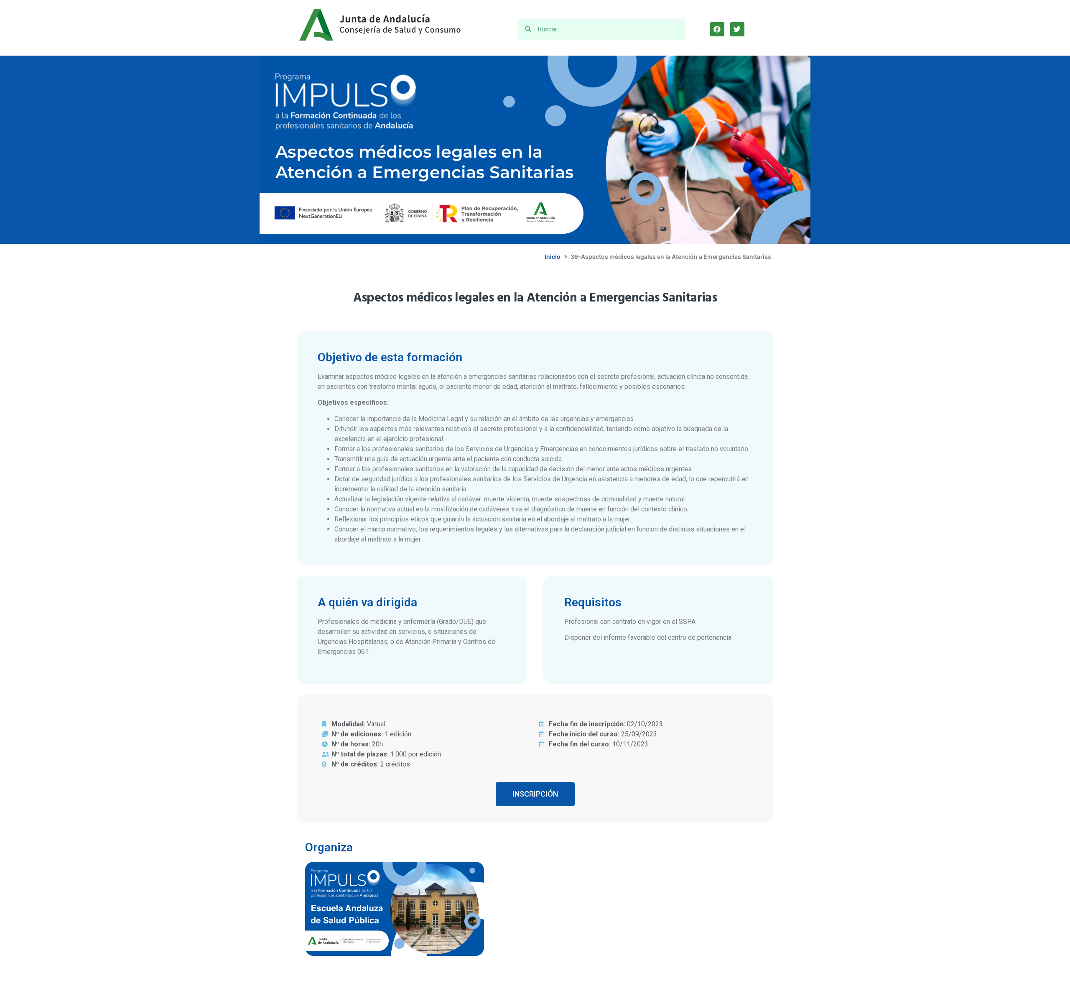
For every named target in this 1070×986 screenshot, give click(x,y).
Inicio (552, 256)
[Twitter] (737, 29)
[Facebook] (717, 29)
